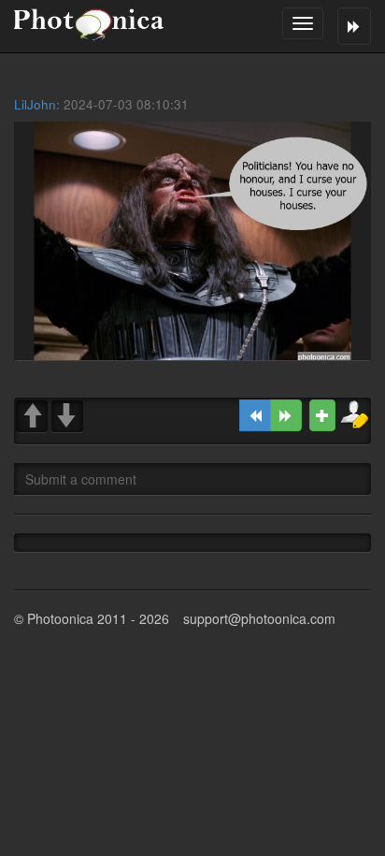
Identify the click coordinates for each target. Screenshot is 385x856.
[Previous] (255, 415)
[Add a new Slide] (322, 415)
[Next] (286, 415)
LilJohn (35, 104)
